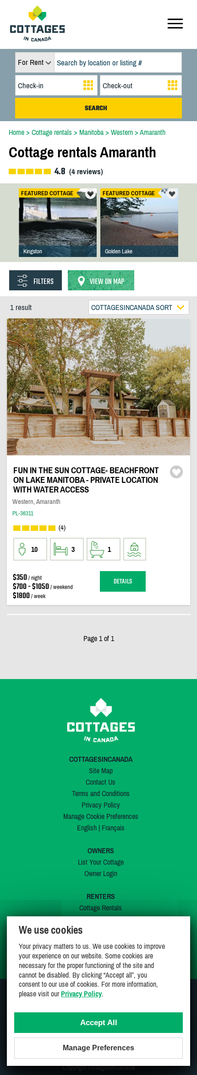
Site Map (101, 770)
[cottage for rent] (37, 39)
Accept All (98, 1022)
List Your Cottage (101, 862)
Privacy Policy (101, 805)
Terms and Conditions (101, 793)
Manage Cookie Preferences (100, 816)
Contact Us (100, 782)
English (87, 828)
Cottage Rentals (100, 908)
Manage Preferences (98, 1048)
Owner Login (100, 873)
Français (113, 828)
